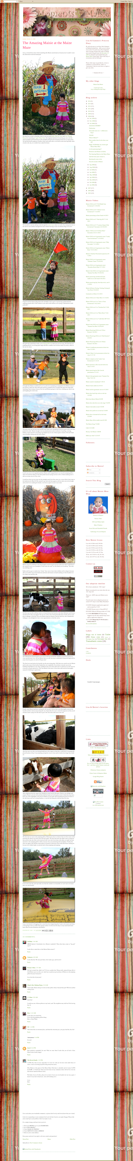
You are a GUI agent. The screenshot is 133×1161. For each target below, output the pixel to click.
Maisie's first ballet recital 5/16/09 (95, 407)
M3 (28, 1027)
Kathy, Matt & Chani (56, 136)
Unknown (29, 957)
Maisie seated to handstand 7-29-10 (95, 382)
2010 (89, 111)
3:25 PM (40, 1060)
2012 (89, 106)
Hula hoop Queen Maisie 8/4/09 (94, 399)
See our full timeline (91, 623)
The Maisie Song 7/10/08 (92, 424)
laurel (29, 1048)
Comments (91, 473)
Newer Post (26, 1139)
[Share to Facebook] (50, 931)
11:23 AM (33, 1013)
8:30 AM (45, 985)
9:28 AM (35, 997)
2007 (89, 188)
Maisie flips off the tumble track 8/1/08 (96, 420)
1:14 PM (32, 1027)
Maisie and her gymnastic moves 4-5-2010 (97, 389)
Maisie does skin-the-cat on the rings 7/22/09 (98, 403)
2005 (89, 193)
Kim (28, 1013)
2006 (89, 190)
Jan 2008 (92, 185)
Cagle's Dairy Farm (40, 138)
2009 (89, 113)
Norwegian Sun (102, 639)
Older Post (72, 1139)
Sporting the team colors (95, 159)
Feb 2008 (92, 182)
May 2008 (92, 175)
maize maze (51, 225)
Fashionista (92, 128)
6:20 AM (35, 957)
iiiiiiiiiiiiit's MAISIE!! (95, 125)
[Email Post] (42, 930)
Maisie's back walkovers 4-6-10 (94, 385)
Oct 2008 (92, 123)
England (106, 637)
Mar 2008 (92, 180)
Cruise (107, 634)
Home (49, 1139)
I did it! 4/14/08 (90, 428)
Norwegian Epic (90, 639)
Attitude (91, 135)
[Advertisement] (95, 723)
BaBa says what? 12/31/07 (93, 435)
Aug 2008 (92, 167)
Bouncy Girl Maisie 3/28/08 (93, 431)
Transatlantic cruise (94, 641)
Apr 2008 (92, 177)
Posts (89, 469)
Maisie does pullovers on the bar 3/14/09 (97, 410)
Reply (29, 952)
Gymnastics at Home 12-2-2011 (94, 294)
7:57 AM (38, 967)
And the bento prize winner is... (97, 156)
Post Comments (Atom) (36, 1143)
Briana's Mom (31, 967)
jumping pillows (46, 343)
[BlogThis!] (47, 931)
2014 (89, 101)
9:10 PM (36, 1037)
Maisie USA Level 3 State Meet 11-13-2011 (97, 297)
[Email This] (45, 931)
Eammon (88, 653)
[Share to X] (48, 931)
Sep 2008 (92, 164)
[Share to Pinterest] (52, 931)
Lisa (87, 651)
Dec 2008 (92, 118)
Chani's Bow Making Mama (35, 985)
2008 (89, 116)
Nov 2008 (92, 121)
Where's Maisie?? (93, 137)
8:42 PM (33, 1048)
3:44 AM (35, 941)
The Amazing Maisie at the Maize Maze (47, 45)
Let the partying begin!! (95, 149)
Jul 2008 (92, 170)
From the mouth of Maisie (96, 161)
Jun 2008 (92, 172)
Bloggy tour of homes (93, 634)
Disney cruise (95, 637)
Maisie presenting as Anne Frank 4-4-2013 (97, 215)
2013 (89, 103)
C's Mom (29, 997)
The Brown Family (32, 1060)
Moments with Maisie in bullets (97, 151)
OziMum (29, 941)
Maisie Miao (89, 56)
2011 (89, 108)
